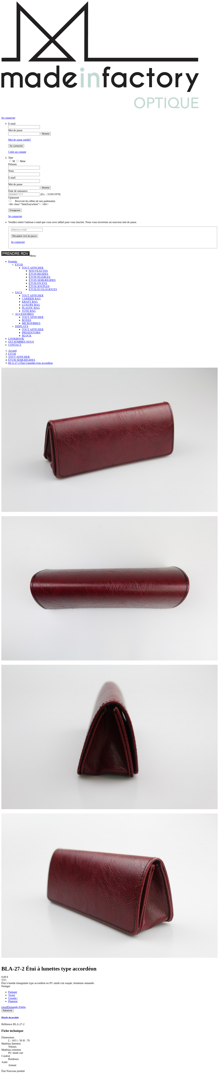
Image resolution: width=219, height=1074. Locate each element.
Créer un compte (17, 151)
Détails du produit (10, 1017)
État (3, 1071)
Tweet (11, 995)
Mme (22, 161)
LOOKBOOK (16, 338)
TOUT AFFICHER (32, 267)
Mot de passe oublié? (19, 139)
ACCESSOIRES (24, 314)
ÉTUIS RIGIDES (38, 273)
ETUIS (19, 264)
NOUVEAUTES (38, 270)
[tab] (109, 1017)
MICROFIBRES (31, 323)
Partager (12, 992)
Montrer (45, 133)
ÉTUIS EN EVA (38, 283)
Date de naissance (18, 191)
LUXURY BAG (31, 304)
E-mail (11, 123)
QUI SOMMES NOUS (21, 341)
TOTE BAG (29, 310)
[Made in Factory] (102, 114)
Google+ (13, 998)
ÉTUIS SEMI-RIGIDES (42, 280)
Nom (11, 170)
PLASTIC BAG (31, 307)
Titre (10, 157)
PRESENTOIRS (31, 332)
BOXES (26, 320)
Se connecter (16, 146)
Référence (7, 1024)
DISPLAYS (21, 326)
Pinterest (12, 1001)
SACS (18, 292)
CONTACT (14, 344)
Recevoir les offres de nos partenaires (35, 201)
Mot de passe (15, 130)
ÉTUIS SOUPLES (39, 286)
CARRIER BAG (31, 298)
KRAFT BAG (30, 301)
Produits (12, 261)
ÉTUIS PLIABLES (39, 277)
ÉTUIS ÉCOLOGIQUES (43, 289)
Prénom (12, 164)
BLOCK (26, 335)
